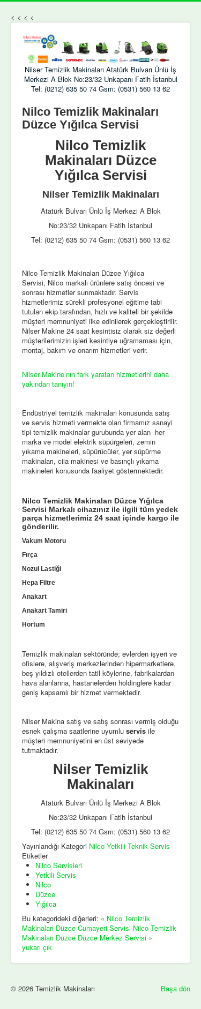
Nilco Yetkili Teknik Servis (129, 846)
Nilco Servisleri (58, 865)
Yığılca (45, 904)
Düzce (45, 894)
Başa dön (175, 988)
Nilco (43, 884)
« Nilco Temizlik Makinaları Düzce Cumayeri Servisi (86, 923)
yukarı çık (37, 947)
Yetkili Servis (55, 875)
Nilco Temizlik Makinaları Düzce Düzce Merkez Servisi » (99, 933)
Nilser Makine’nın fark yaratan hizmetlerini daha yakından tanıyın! (95, 379)
